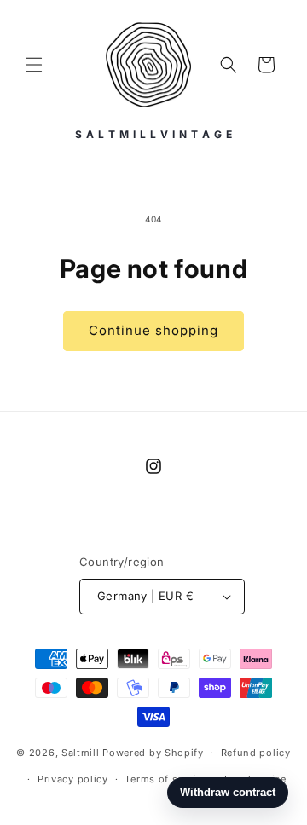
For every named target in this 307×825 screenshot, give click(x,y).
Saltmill (81, 753)
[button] (34, 65)
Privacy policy (73, 779)
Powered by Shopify (153, 753)
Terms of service (166, 779)
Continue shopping (153, 330)
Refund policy (256, 753)
